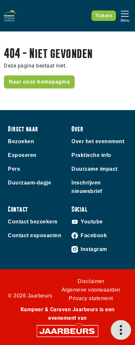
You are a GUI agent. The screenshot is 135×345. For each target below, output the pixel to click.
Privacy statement (91, 298)
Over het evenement (97, 141)
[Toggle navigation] (125, 15)
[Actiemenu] (121, 330)
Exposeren (22, 155)
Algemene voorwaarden (91, 290)
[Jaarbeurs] (67, 331)
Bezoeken (21, 141)
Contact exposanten (34, 235)
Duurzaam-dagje (29, 182)
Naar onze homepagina (39, 82)
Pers (14, 169)
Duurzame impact (94, 169)
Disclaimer (91, 281)
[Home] (10, 16)
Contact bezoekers (33, 221)
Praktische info (91, 155)
